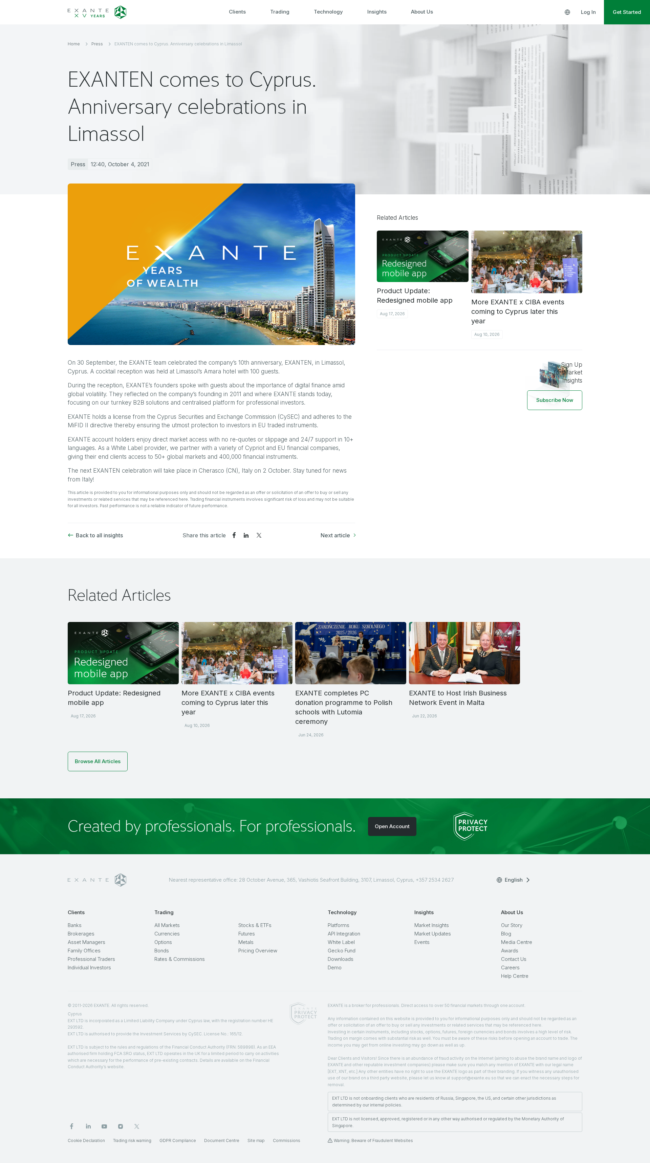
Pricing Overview (257, 950)
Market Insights (431, 925)
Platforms (338, 925)
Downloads (340, 959)
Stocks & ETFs (255, 925)
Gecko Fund (341, 950)
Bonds (161, 950)
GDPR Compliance (177, 1140)
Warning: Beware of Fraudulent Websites (373, 1140)
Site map (256, 1140)
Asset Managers (86, 942)
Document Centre (221, 1140)
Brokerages (81, 933)
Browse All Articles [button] (98, 761)
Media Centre (516, 942)
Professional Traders (91, 959)
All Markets (167, 925)
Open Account (392, 826)
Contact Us (513, 959)
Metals (246, 942)
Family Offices (84, 950)
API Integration (344, 933)
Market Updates (432, 933)
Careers (510, 967)
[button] (554, 400)
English (514, 880)
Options (163, 942)
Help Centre (514, 976)
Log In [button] (588, 12)
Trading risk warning (132, 1140)
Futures (246, 933)
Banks (75, 925)
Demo (335, 967)
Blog (506, 933)
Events (422, 942)
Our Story (511, 925)
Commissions (286, 1140)
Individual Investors (89, 967)
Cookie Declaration (86, 1140)
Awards (509, 950)
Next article (335, 535)
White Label (341, 942)
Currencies (167, 933)
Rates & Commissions (179, 959)
